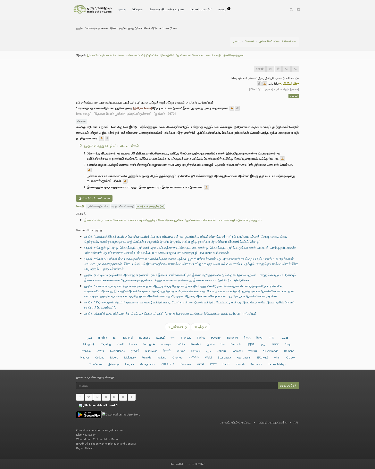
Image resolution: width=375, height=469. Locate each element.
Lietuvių (196, 350)
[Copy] (259, 83)
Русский (216, 337)
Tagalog (106, 344)
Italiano (161, 357)
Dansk (226, 364)
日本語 (250, 344)
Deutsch (235, 344)
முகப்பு (122, 9)
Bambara (185, 364)
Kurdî (120, 344)
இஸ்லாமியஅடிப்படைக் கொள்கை (277, 41)
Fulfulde (147, 357)
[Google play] (114, 397)
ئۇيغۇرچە (160, 337)
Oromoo (177, 357)
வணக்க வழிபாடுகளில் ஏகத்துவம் (225, 55)
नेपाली (167, 350)
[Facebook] (80, 397)
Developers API (201, 9)
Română (289, 350)
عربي (89, 337)
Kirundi (240, 364)
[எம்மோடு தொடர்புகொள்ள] (298, 10)
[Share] (270, 69)
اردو (115, 337)
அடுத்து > (200, 327)
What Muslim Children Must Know (97, 439)
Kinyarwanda (270, 350)
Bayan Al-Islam (85, 448)
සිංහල (247, 337)
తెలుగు (180, 344)
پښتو (263, 344)
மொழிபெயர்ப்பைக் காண (95, 198)
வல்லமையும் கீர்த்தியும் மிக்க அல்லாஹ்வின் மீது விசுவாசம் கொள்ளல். (165, 55)
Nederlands (117, 350)
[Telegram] (106, 397)
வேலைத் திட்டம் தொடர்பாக (167, 9)
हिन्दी (259, 337)
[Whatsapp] (97, 397)
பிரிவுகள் (137, 9)
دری (208, 350)
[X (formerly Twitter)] (89, 397)
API (296, 422)
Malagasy (130, 357)
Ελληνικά (262, 357)
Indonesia (144, 337)
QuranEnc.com (85, 430)
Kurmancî (256, 364)
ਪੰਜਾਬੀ (200, 364)
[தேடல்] (291, 10)
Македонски (147, 364)
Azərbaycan (244, 357)
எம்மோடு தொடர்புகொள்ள (272, 422)
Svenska (86, 350)
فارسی (284, 337)
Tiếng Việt (89, 344)
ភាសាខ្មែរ (168, 364)
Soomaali (237, 350)
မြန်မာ (210, 344)
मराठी (213, 364)
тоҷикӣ (252, 350)
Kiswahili (195, 344)
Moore (114, 357)
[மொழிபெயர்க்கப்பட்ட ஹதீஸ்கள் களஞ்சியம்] (92, 9)
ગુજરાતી (134, 350)
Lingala (129, 364)
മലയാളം (166, 344)
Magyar (84, 357)
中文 (271, 337)
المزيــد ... (294, 96)
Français (186, 337)
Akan (277, 357)
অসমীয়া (275, 344)
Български (224, 357)
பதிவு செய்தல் (288, 385)
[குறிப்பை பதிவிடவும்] (264, 83)
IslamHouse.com (86, 434)
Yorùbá (181, 350)
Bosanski (232, 337)
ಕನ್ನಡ (193, 357)
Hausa (133, 344)
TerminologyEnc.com (110, 430)
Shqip (288, 344)
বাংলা (173, 337)
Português (149, 344)
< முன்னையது (177, 327)
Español (128, 337)
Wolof (208, 357)
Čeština (99, 357)
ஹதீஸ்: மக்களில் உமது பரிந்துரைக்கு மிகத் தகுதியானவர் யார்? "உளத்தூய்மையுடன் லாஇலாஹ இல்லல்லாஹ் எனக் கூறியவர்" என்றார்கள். (170, 313)
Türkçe (201, 337)
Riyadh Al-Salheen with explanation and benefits (106, 443)
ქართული (113, 364)
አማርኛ (100, 350)
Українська (96, 364)
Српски (221, 350)
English (102, 337)
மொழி (223, 9)
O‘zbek (290, 357)
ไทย (223, 344)
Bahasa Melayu (277, 364)
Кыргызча (151, 350)
